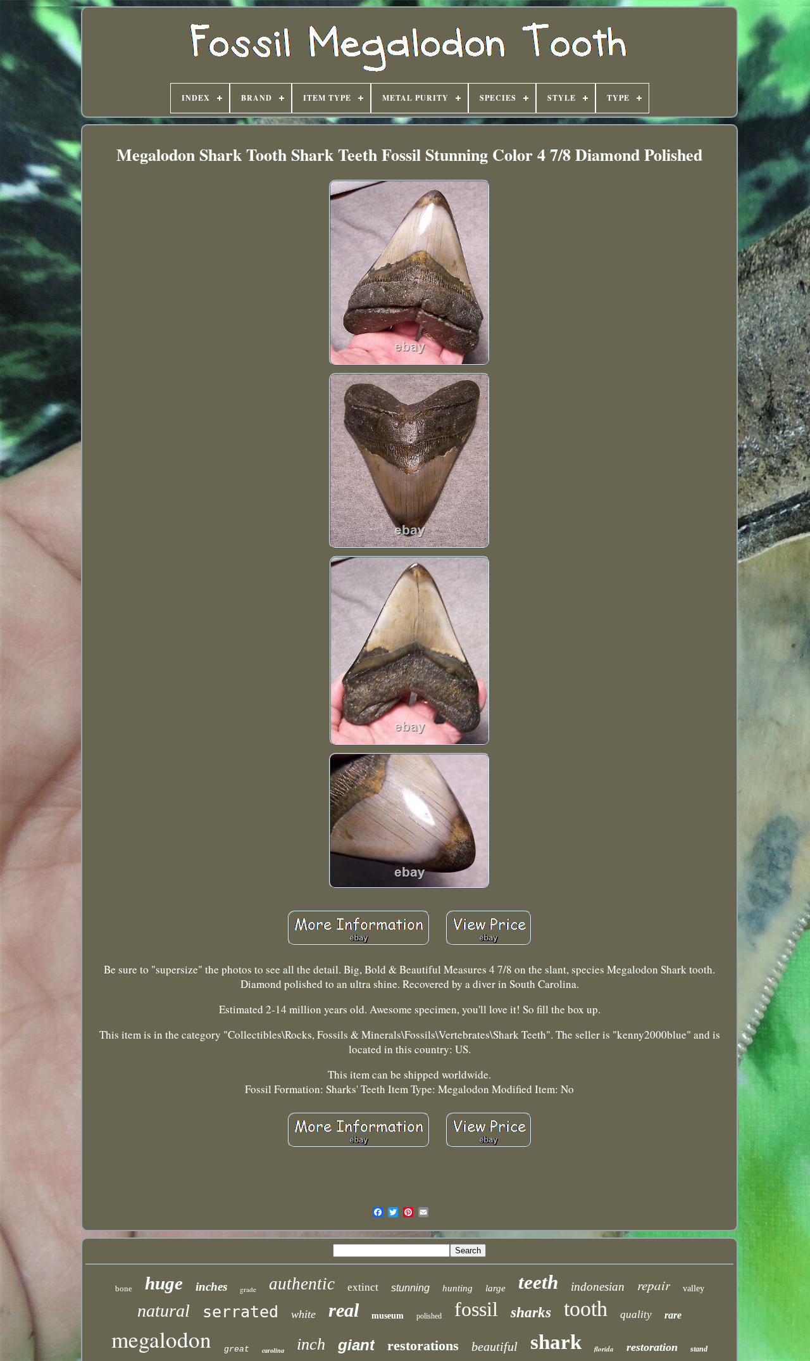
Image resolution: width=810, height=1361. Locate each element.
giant (356, 1344)
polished (429, 1316)
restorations (423, 1345)
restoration (652, 1347)
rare (673, 1315)
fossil (476, 1309)
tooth (586, 1308)
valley (693, 1288)
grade (248, 1289)
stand (698, 1349)
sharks (531, 1312)
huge (164, 1283)
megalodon (161, 1339)
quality (636, 1314)
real (343, 1310)
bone (123, 1288)
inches (211, 1286)
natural (163, 1310)
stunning (410, 1287)
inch (311, 1344)
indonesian (598, 1286)
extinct (362, 1287)
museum (387, 1315)
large (495, 1288)
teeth (538, 1282)
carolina (273, 1350)
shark (556, 1342)
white (303, 1314)
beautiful (494, 1346)
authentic (302, 1283)
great (236, 1349)
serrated (240, 1312)
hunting (457, 1288)
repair (653, 1285)
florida (604, 1349)
